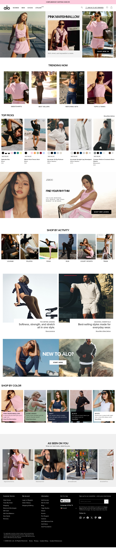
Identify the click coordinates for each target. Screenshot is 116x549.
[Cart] (111, 8)
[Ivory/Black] (9, 153)
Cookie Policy (44, 541)
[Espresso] (78, 153)
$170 (71, 163)
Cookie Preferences (56, 541)
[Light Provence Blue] (44, 153)
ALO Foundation (46, 527)
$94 (25, 163)
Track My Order (8, 503)
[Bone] (104, 153)
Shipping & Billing (27, 505)
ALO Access (45, 500)
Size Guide (6, 516)
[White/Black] (6, 153)
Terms (31, 541)
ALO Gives (44, 524)
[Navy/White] (15, 153)
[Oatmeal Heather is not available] (61, 153)
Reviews (5, 519)
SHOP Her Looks (101, 212)
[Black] (3, 153)
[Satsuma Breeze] (35, 153)
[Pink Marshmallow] (32, 153)
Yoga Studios (45, 508)
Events (43, 513)
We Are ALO (45, 503)
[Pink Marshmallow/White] (12, 153)
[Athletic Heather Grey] (58, 153)
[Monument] (95, 153)
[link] (96, 8)
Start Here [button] (58, 362)
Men (23, 8)
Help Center (7, 500)
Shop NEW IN (103, 51)
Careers (43, 519)
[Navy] (55, 153)
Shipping (6, 505)
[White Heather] (49, 153)
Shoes (30, 8)
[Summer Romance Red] (41, 153)
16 (90, 153)
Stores (43, 511)
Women (16, 8)
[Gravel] (87, 153)
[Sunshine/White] (21, 153)
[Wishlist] (107, 8)
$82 (2, 163)
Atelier (38, 7)
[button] (113, 135)
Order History (26, 503)
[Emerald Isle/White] (18, 153)
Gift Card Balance (8, 513)
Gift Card (6, 511)
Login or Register (27, 500)
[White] (29, 153)
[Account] (86, 8)
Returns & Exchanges (9, 508)
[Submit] (106, 502)
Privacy (36, 541)
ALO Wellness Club (47, 521)
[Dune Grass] (38, 153)
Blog (42, 505)
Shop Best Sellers (109, 116)
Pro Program (45, 516)
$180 (48, 163)
